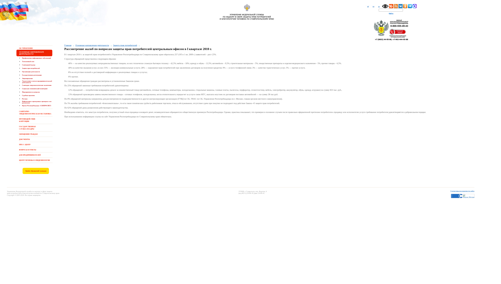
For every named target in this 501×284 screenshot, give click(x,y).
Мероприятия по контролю (31, 92)
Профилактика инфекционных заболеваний (36, 58)
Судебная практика (28, 95)
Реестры (25, 99)
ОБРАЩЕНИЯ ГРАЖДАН (28, 134)
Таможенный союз (28, 61)
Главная (67, 45)
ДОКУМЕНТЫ (24, 139)
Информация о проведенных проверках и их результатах (37, 102)
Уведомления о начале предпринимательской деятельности (37, 81)
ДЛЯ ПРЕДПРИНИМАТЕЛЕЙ (30, 155)
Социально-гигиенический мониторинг (35, 88)
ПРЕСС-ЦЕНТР (24, 145)
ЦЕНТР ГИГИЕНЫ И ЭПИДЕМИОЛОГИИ (34, 160)
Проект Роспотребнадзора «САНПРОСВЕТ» (36, 105)
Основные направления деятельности (92, 45)
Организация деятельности (31, 71)
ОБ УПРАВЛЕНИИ (26, 48)
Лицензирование (27, 78)
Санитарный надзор (28, 65)
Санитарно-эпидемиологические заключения (36, 85)
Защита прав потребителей (31, 68)
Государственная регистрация (32, 75)
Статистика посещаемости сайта (462, 191)
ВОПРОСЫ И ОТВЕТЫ (27, 150)
